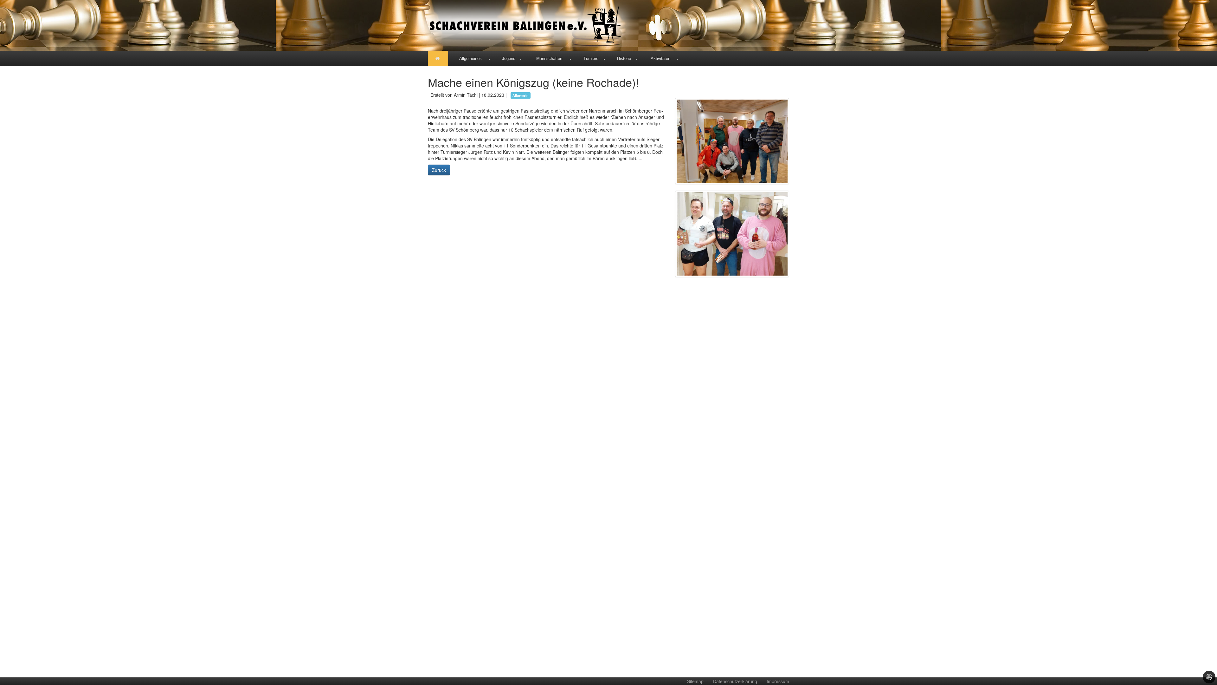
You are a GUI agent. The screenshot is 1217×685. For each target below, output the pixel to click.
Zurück (439, 170)
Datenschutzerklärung (735, 681)
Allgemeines (470, 58)
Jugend (508, 58)
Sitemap (695, 681)
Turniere (590, 58)
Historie (624, 58)
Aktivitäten (660, 58)
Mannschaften (549, 58)
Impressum (778, 681)
